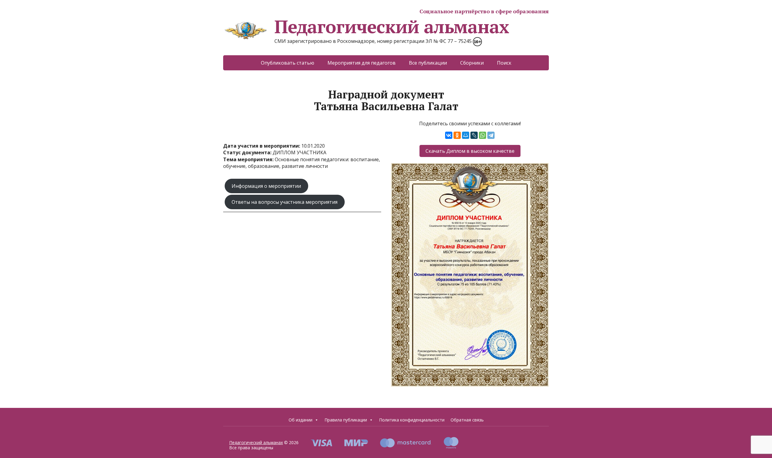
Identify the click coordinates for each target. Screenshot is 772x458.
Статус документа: (248, 152)
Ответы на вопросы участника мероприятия (284, 202)
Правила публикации (345, 420)
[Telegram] (491, 135)
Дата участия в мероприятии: (262, 146)
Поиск (504, 62)
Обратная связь (467, 420)
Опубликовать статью (287, 62)
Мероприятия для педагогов (361, 62)
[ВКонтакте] (448, 135)
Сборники (472, 62)
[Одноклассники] (457, 135)
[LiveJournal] (474, 135)
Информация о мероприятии (266, 186)
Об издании (300, 420)
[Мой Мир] (465, 135)
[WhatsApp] (482, 135)
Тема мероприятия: (249, 159)
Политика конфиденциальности (412, 420)
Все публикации (428, 62)
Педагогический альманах (391, 26)
